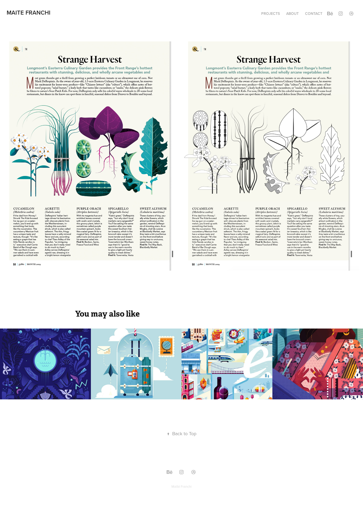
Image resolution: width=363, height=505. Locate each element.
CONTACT (313, 13)
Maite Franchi (28, 12)
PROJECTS (270, 13)
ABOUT (292, 13)
